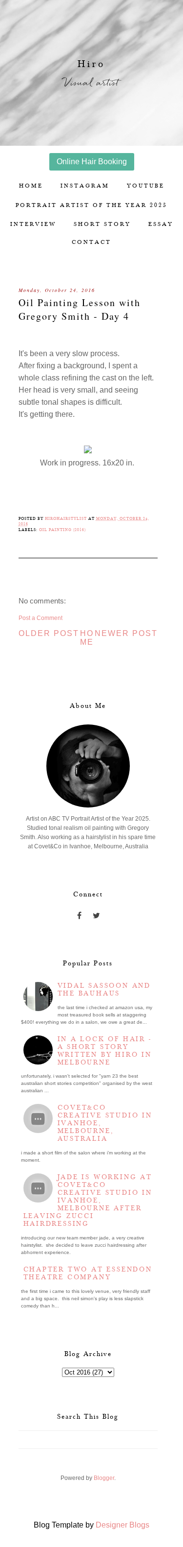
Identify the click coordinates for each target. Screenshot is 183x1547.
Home (31, 185)
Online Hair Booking (92, 161)
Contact (91, 242)
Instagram (85, 185)
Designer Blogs (122, 1525)
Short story (102, 224)
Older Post (49, 633)
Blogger (104, 1478)
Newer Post (126, 633)
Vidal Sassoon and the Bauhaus (104, 989)
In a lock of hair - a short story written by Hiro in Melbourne (105, 1050)
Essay (160, 224)
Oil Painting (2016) (62, 530)
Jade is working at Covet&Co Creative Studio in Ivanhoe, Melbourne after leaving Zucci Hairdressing (87, 1200)
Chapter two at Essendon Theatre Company (87, 1273)
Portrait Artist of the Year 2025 (91, 205)
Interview (33, 224)
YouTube (145, 185)
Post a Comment (40, 618)
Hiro (91, 64)
